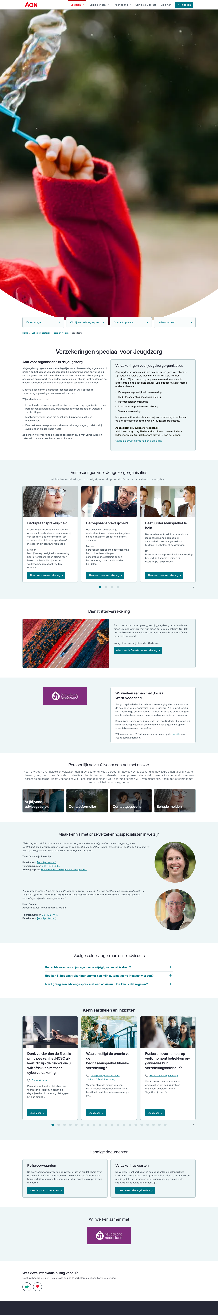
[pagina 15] (135, 1124)
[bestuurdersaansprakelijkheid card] (167, 501)
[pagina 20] (165, 1124)
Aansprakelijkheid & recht (105, 1075)
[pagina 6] (82, 1124)
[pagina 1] (100, 587)
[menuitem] (31, 4)
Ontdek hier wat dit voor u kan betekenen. (139, 441)
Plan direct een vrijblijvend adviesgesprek (64, 869)
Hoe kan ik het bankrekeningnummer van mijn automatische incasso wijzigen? (99, 975)
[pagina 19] (159, 1124)
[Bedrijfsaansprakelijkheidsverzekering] (50, 501)
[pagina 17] (147, 1124)
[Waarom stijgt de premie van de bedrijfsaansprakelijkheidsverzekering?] (108, 1032)
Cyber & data (39, 1080)
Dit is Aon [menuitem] (166, 5)
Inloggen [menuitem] (186, 5)
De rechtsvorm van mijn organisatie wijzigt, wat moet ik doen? (88, 967)
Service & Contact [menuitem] (145, 5)
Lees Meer (35, 1113)
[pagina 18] (153, 1124)
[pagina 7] (88, 1124)
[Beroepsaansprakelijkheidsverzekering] (108, 501)
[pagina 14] (129, 1124)
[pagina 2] (106, 587)
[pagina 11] (112, 1124)
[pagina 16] (141, 1124)
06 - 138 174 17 (50, 914)
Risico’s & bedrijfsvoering (101, 1079)
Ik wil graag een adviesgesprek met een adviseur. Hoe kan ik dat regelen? (96, 984)
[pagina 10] (106, 1124)
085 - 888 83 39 (51, 866)
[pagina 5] (76, 1124)
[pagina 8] (94, 1124)
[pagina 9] (100, 1124)
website (176, 734)
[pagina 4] (118, 587)
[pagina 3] (112, 587)
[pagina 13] (123, 1124)
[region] (109, 534)
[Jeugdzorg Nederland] (65, 696)
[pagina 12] (118, 1124)
